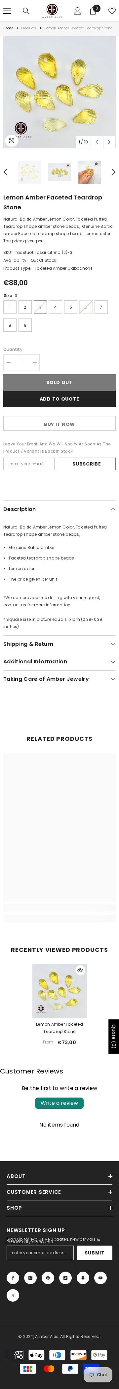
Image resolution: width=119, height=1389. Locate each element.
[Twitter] (13, 1295)
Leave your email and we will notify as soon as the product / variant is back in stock (57, 447)
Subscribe (86, 464)
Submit (94, 1253)
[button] (97, 142)
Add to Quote (59, 399)
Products (29, 28)
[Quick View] (80, 970)
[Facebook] (13, 1278)
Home (8, 28)
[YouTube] (100, 1278)
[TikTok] (65, 1278)
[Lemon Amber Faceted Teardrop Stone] (59, 991)
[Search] (26, 11)
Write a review (59, 1103)
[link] (59, 908)
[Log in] (77, 11)
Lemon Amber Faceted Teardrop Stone (59, 1027)
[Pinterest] (48, 1278)
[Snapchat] (83, 1278)
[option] (59, 92)
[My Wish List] (112, 11)
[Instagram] (30, 1278)
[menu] (7, 11)
